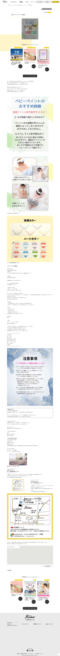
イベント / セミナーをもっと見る (29, 608)
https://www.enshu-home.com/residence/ (15, 477)
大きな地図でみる (47, 566)
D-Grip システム (36, 655)
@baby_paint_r (13, 323)
